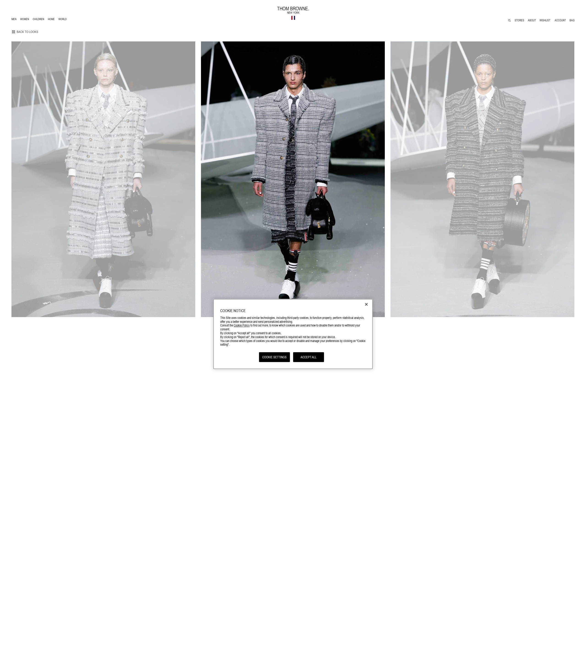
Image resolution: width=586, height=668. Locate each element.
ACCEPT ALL (308, 357)
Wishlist (545, 20)
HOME (52, 20)
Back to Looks (27, 32)
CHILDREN (38, 20)
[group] (103, 179)
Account (560, 20)
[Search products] (509, 20)
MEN (14, 20)
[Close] (366, 304)
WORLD (63, 20)
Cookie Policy (242, 325)
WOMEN (25, 20)
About (532, 20)
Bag (572, 20)
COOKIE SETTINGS (274, 357)
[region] (293, 334)
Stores (519, 20)
